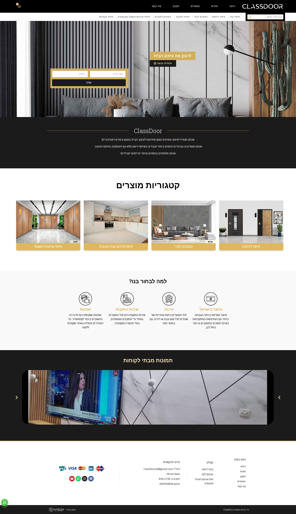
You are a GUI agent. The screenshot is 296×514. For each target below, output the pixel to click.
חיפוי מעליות (106, 17)
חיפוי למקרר (182, 17)
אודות (214, 6)
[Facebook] (91, 478)
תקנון (176, 6)
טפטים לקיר (201, 17)
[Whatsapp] (78, 478)
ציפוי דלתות (218, 17)
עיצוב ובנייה (71, 509)
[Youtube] (72, 478)
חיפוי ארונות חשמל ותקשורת (134, 17)
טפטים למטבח (163, 17)
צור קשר (156, 6)
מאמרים (195, 6)
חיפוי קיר (235, 17)
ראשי (232, 6)
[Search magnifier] (249, 16)
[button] (16, 397)
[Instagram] (84, 478)
